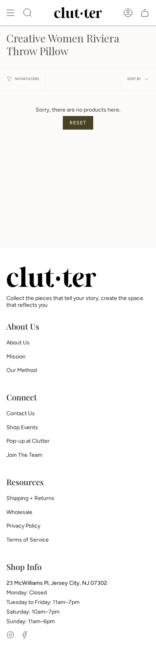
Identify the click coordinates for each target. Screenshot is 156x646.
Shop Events (22, 427)
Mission (16, 356)
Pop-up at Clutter (28, 441)
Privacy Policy (23, 525)
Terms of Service (27, 539)
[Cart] (144, 13)
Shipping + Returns (30, 498)
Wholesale (19, 512)
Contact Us (20, 413)
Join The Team (24, 455)
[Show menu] (10, 13)
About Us (18, 342)
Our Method (21, 370)
